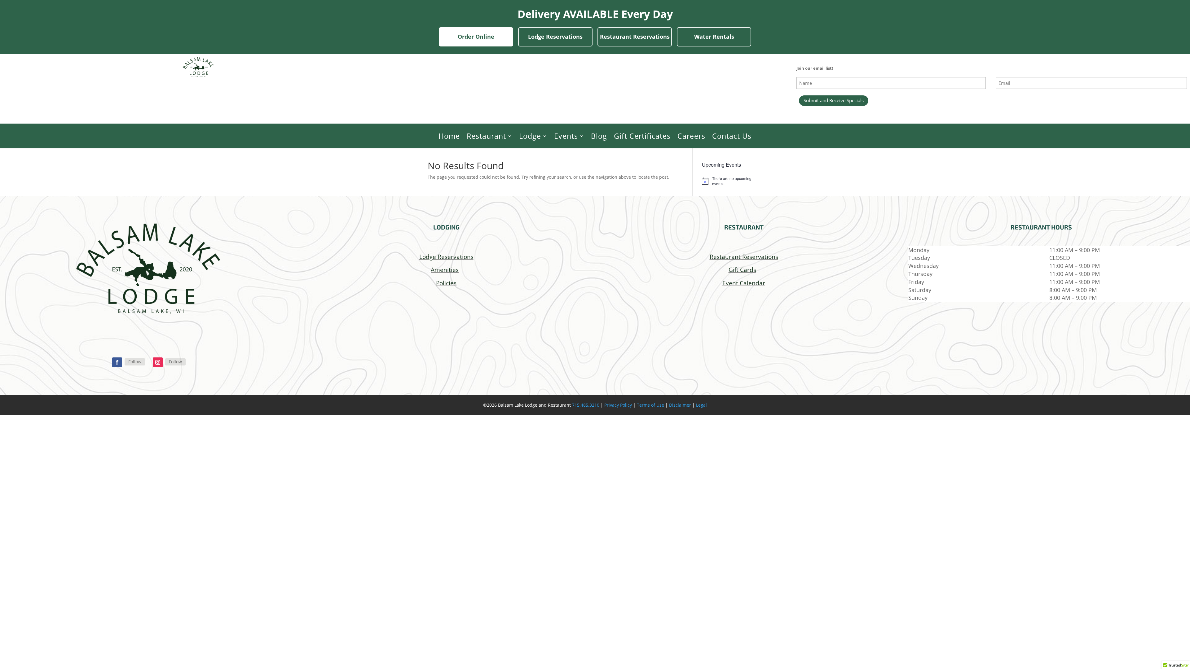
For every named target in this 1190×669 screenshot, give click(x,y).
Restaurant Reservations (635, 36)
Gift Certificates (642, 136)
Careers (691, 136)
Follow (134, 362)
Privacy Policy (618, 405)
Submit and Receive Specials (834, 100)
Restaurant (486, 136)
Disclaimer (680, 405)
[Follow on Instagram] (158, 362)
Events (566, 136)
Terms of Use (650, 405)
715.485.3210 (585, 405)
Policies (446, 283)
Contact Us (731, 136)
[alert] (732, 181)
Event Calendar (743, 283)
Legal (701, 405)
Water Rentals (714, 36)
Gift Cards (742, 270)
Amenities (445, 270)
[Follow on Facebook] (117, 362)
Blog (599, 136)
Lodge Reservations (555, 36)
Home (449, 136)
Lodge (530, 136)
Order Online (476, 36)
